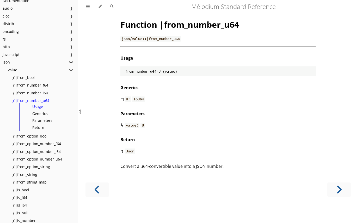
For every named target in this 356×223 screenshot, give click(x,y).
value (12, 69)
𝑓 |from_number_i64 (30, 92)
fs (4, 39)
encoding (11, 31)
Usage (37, 106)
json (6, 62)
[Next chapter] (339, 189)
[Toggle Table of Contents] (88, 6)
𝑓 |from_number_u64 (31, 100)
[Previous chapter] (97, 189)
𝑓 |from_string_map (30, 182)
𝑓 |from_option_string (31, 166)
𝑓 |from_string (25, 174)
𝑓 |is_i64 (20, 205)
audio (8, 8)
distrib (8, 23)
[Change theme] (100, 6)
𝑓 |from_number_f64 (30, 85)
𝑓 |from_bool (24, 77)
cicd (6, 16)
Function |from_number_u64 (179, 24)
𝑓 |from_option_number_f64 (37, 143)
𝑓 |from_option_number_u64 (37, 159)
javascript (11, 54)
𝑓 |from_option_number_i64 (37, 151)
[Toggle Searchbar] (112, 6)
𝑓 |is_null (20, 212)
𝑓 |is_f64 (20, 197)
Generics (40, 113)
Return (38, 127)
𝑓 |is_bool (21, 189)
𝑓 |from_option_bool (30, 136)
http (6, 46)
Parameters (42, 120)
